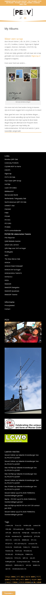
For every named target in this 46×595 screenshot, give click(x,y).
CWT (8, 533)
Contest (21, 44)
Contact (7, 309)
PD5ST (18, 551)
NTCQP (8, 544)
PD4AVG (9, 551)
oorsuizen (32, 544)
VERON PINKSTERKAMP (14, 266)
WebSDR (8, 284)
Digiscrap (8, 173)
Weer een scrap (14, 39)
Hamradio (22, 47)
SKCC (6, 255)
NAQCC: (11, 582)
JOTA (37, 536)
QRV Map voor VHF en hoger (15, 248)
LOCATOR (29, 47)
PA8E (7, 213)
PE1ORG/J (19, 554)
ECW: (14, 579)
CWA (8, 529)
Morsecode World (11, 195)
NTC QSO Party (20, 544)
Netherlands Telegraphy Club (15, 198)
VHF (28, 565)
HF (7, 536)
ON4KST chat (10, 205)
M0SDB (25, 540)
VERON (7, 262)
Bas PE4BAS (9, 486)
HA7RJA (7, 184)
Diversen (15, 47)
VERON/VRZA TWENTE (13, 273)
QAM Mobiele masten (13, 241)
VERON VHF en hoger (13, 269)
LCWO (17, 540)
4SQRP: (36, 579)
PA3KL (26, 547)
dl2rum (16, 533)
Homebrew (16, 536)
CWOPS (7, 170)
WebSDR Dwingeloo (12, 287)
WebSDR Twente (11, 294)
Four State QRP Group (13, 181)
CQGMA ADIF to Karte (13, 166)
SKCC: (25, 579)
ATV (9, 44)
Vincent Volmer (13, 41)
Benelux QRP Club (11, 159)
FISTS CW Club (10, 177)
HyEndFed (27, 536)
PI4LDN (8, 558)
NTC (33, 540)
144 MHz (27, 525)
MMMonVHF (9, 191)
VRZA (7, 280)
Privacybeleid (9, 305)
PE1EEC (7, 220)
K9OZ (8, 540)
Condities (14, 44)
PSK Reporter (10, 237)
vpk (7, 569)
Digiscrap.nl (29, 44)
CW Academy (18, 529)
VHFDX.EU (8, 277)
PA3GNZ (8, 209)
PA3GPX (17, 547)
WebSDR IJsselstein (12, 291)
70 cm (18, 525)
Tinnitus (35, 562)
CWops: (10, 577)
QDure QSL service (12, 245)
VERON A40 (19, 565)
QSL (12, 50)
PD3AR (7, 216)
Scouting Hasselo (23, 562)
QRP (25, 558)
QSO (16, 50)
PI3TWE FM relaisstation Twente (18, 234)
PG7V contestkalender (13, 230)
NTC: (20, 577)
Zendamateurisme (19, 569)
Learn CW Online (11, 188)
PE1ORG (8, 223)
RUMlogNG (9, 252)
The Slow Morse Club (12, 259)
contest (36, 525)
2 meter (33, 41)
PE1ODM (28, 551)
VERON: (25, 582)
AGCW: (30, 577)
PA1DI (8, 547)
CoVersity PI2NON (11, 163)
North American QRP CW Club (15, 202)
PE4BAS (7, 227)
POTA (18, 558)
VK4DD (36, 565)
